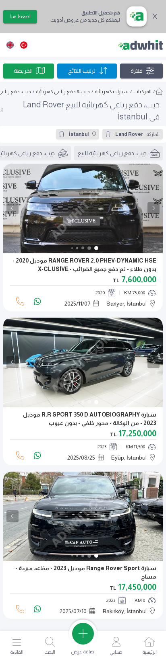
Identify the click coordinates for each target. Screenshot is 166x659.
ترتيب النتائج (81, 71)
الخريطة (23, 71)
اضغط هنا (20, 16)
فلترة (137, 71)
